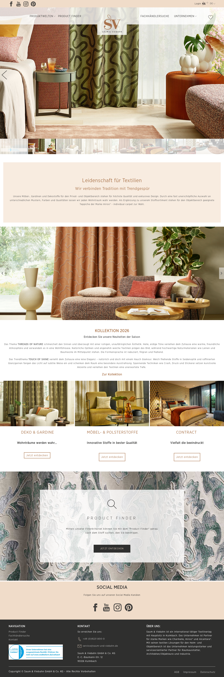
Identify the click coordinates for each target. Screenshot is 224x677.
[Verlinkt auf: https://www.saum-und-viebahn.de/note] (211, 18)
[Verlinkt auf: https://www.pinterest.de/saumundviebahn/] (34, 3)
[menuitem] (197, 4)
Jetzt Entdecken (112, 549)
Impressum (190, 672)
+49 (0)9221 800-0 (94, 639)
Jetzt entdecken (112, 457)
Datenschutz (207, 672)
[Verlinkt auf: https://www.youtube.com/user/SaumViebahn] (19, 3)
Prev (4, 74)
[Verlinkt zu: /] (14, 146)
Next (219, 74)
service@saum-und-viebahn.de (100, 646)
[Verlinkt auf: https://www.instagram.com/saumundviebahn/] (26, 3)
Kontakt (13, 640)
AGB (177, 672)
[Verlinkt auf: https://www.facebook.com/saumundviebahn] (12, 3)
